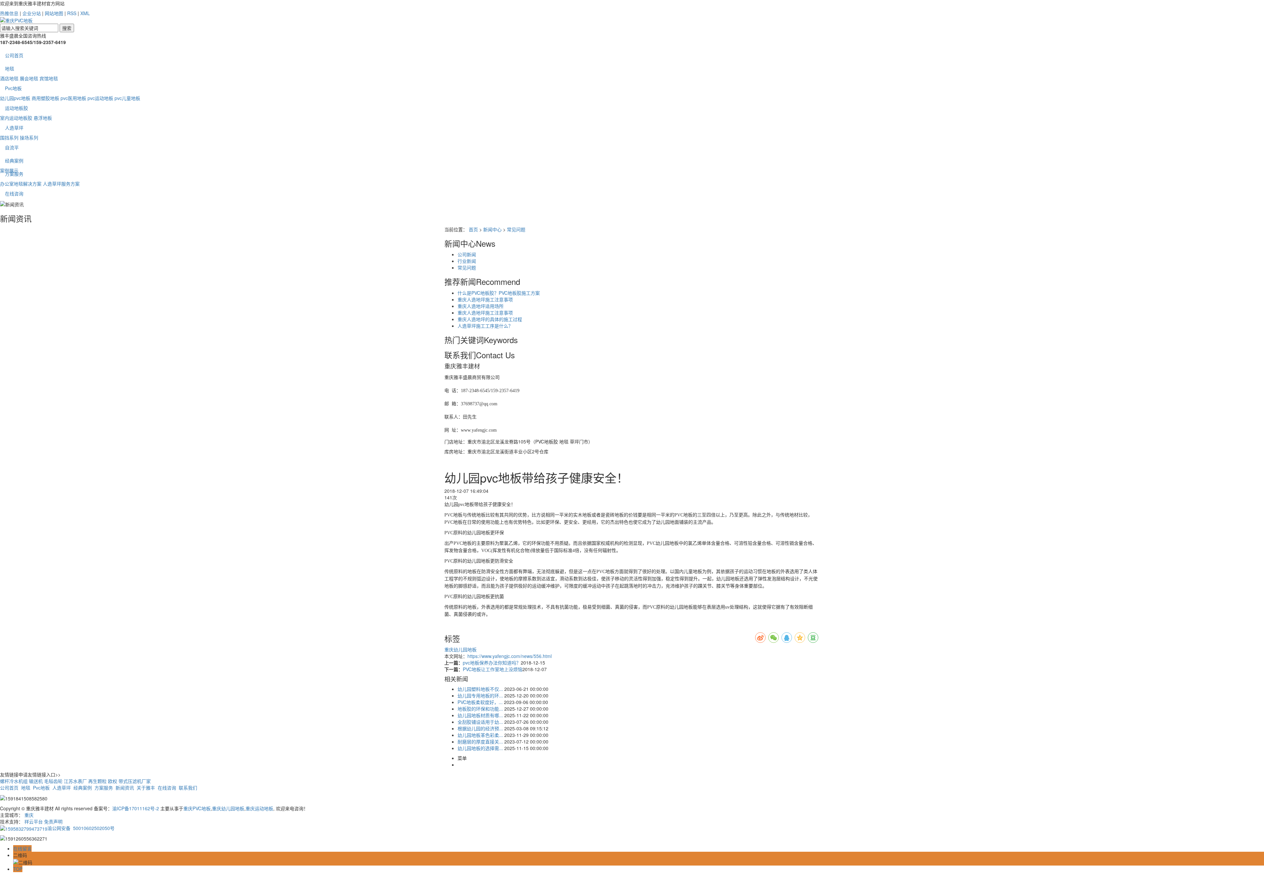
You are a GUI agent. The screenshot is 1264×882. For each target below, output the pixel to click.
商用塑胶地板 (45, 98)
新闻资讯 (125, 787)
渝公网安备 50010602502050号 (81, 828)
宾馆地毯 (49, 78)
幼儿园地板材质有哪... (480, 715)
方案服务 (14, 173)
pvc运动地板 (100, 98)
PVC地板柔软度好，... (480, 702)
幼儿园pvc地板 (15, 98)
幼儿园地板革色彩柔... (480, 735)
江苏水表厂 (75, 781)
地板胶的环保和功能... (480, 708)
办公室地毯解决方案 (20, 183)
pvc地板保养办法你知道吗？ (492, 662)
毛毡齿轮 (53, 781)
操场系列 (29, 137)
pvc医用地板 (73, 98)
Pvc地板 (13, 88)
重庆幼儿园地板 (460, 649)
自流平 (12, 147)
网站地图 (54, 13)
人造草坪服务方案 (61, 183)
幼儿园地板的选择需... (480, 748)
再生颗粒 (97, 781)
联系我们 (188, 787)
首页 (473, 229)
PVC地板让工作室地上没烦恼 (492, 669)
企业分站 (31, 13)
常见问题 (516, 229)
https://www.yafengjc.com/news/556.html (509, 656)
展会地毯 (29, 78)
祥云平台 (33, 821)
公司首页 (14, 55)
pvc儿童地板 (127, 98)
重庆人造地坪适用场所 (481, 306)
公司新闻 (467, 254)
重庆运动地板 (259, 808)
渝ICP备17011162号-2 (135, 808)
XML (85, 13)
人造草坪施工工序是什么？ (485, 325)
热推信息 (9, 13)
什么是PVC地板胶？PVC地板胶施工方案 (499, 293)
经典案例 (14, 160)
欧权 (112, 781)
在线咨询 (14, 193)
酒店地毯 (9, 78)
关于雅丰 (146, 787)
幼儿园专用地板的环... (480, 695)
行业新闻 (467, 261)
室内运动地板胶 (16, 117)
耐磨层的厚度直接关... (480, 741)
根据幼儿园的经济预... (480, 728)
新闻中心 (492, 229)
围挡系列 (9, 137)
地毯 (9, 68)
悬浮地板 (43, 117)
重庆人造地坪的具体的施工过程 (490, 319)
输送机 (36, 781)
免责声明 (53, 821)
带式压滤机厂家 (134, 781)
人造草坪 (14, 127)
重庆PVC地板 (197, 808)
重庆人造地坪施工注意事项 (485, 299)
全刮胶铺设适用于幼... (480, 721)
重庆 (29, 815)
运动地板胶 (16, 108)
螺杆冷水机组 (14, 781)
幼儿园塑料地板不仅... (480, 689)
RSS (71, 13)
